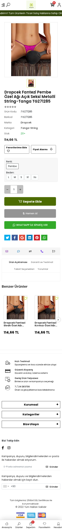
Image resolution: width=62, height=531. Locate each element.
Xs (34, 177)
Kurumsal (31, 405)
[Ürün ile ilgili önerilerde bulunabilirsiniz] (54, 251)
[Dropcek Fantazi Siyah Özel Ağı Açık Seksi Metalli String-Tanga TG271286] (15, 307)
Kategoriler (31, 414)
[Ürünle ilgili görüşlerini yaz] (19, 251)
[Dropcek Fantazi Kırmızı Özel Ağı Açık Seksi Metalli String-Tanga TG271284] (46, 307)
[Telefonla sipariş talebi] (43, 251)
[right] (58, 320)
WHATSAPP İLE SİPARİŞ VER (32, 225)
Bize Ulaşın (31, 424)
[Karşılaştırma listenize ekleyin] (31, 251)
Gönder (53, 466)
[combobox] (6, 486)
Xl (28, 177)
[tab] (18, 262)
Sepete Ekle (32, 201)
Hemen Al (32, 213)
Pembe (12, 166)
